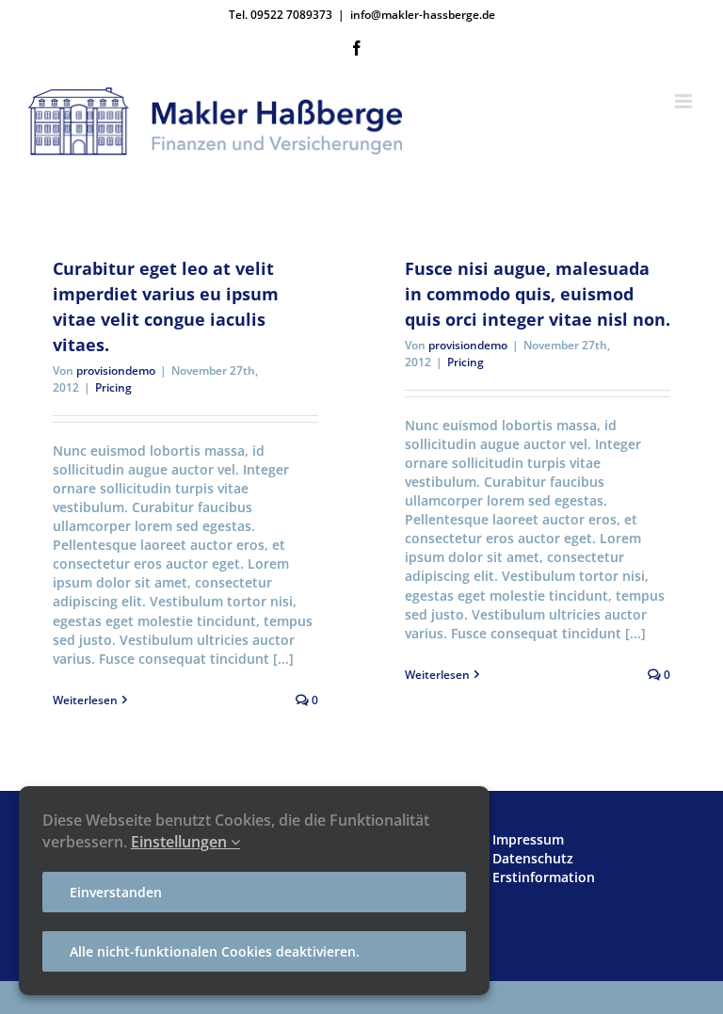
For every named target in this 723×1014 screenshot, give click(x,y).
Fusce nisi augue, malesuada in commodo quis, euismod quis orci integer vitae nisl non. (537, 293)
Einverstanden (116, 892)
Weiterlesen (85, 700)
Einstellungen (181, 841)
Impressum (528, 839)
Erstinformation (543, 877)
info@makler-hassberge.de (422, 15)
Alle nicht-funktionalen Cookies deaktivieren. (215, 951)
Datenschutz (532, 858)
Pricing (113, 387)
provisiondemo (115, 370)
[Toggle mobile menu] (685, 101)
